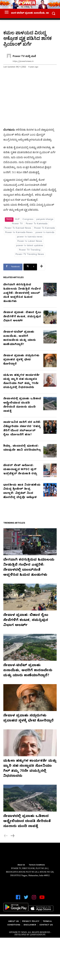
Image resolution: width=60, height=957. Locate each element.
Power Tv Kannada (44, 228)
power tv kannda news (29, 237)
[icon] (18, 898)
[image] (30, 853)
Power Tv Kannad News (18, 228)
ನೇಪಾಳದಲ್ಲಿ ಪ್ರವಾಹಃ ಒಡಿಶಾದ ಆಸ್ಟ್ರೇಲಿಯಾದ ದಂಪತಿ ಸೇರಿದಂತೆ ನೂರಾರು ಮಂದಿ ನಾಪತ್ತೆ (27, 821)
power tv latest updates (29, 245)
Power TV (17, 223)
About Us (13, 921)
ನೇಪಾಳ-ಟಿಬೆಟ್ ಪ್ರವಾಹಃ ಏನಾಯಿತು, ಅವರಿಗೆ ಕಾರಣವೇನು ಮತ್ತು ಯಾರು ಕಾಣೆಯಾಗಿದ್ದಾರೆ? (27, 670)
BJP (17, 219)
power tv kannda (45, 232)
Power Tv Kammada (37, 223)
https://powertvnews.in (23, 61)
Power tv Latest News (29, 241)
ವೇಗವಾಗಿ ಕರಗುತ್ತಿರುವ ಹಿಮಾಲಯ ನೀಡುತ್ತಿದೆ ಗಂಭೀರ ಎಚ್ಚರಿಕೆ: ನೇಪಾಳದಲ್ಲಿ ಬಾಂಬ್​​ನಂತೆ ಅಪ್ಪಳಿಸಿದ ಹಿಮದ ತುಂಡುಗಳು (22, 293)
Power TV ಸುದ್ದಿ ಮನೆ (24, 56)
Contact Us (46, 925)
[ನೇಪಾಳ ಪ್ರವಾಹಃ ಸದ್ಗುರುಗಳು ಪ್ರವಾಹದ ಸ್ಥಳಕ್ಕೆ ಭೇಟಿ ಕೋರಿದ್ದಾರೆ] (50, 360)
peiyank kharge (44, 219)
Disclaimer (30, 925)
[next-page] (12, 836)
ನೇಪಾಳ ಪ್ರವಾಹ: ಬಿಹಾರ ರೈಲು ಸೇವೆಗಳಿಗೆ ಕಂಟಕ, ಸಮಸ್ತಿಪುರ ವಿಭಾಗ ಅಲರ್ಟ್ (22, 317)
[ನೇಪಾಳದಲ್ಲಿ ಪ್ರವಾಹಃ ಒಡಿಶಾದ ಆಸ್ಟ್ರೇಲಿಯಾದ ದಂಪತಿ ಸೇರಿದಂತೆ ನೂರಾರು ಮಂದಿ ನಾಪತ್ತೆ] (50, 403)
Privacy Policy (30, 921)
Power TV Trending (29, 250)
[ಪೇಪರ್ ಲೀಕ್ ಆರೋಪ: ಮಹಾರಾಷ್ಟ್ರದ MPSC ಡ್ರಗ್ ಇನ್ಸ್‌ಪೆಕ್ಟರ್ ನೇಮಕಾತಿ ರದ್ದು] (50, 470)
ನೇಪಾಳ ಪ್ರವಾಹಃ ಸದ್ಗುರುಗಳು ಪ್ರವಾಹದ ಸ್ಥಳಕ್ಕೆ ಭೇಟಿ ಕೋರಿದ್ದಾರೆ (21, 360)
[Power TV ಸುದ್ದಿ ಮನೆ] (9, 59)
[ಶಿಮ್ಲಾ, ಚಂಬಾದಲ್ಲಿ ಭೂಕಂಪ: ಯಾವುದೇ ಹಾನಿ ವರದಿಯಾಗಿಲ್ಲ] (50, 450)
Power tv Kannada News (19, 232)
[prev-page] (5, 836)
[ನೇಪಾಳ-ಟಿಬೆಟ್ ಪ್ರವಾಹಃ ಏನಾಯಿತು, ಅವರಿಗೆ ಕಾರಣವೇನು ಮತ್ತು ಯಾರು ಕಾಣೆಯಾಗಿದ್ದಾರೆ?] (50, 336)
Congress (27, 219)
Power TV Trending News (30, 254)
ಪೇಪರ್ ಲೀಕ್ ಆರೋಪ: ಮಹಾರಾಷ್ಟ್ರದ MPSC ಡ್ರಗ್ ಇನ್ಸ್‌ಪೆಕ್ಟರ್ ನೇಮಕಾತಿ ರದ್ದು (20, 470)
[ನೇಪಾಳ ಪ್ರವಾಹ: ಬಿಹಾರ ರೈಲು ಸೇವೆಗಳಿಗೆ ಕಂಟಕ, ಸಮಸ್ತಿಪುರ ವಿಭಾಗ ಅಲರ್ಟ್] (50, 317)
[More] (41, 267)
